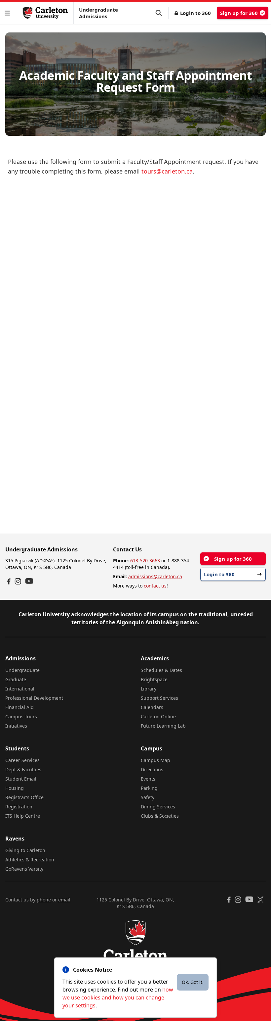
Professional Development (34, 698)
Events (148, 779)
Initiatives (16, 726)
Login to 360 (195, 13)
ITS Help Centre (22, 816)
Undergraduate (22, 670)
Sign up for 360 (239, 13)
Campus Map (155, 760)
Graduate (15, 679)
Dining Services (158, 806)
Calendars (152, 707)
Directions (152, 769)
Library (148, 689)
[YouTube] (29, 581)
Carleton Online (158, 716)
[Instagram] (18, 581)
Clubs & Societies (160, 816)
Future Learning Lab (163, 726)
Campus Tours (21, 716)
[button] (8, 13)
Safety (147, 797)
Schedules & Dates (161, 670)
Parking (149, 788)
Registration (18, 806)
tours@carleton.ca (167, 171)
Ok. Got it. (193, 982)
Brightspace (154, 679)
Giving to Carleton (25, 850)
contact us (155, 586)
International (19, 689)
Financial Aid (19, 707)
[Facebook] (9, 581)
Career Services (22, 760)
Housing (14, 788)
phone (44, 899)
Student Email (20, 779)
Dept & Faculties (23, 769)
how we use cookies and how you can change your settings (117, 997)
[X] (260, 899)
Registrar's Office (24, 797)
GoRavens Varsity (24, 869)
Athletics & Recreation (29, 859)
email (64, 899)
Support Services (159, 698)
